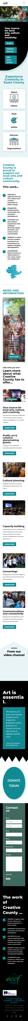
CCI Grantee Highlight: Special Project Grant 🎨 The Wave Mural (14, 308)
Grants (9, 43)
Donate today (14, 783)
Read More (14, 357)
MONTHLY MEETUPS (10, 50)
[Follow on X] (12, 1016)
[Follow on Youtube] (20, 1016)
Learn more (9, 428)
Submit (8, 878)
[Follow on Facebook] (7, 1016)
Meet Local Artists (9, 59)
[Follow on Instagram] (16, 1016)
